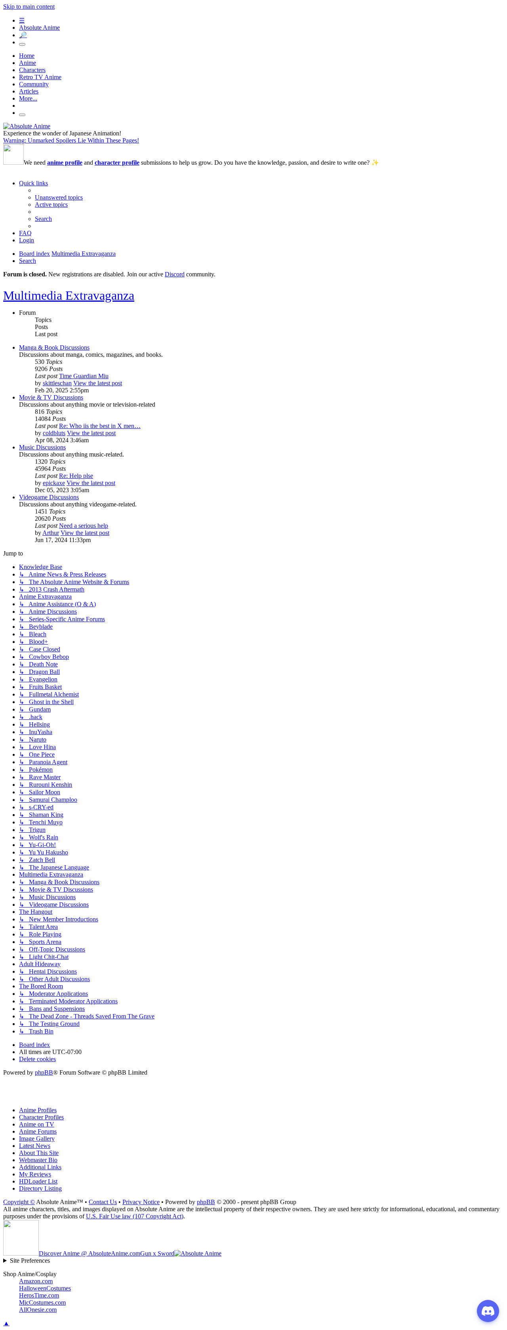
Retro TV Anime (40, 77)
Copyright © (19, 1202)
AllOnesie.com (38, 1309)
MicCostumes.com (42, 1302)
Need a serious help (83, 525)
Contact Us (103, 1202)
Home (26, 55)
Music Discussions (42, 447)
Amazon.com (36, 1281)
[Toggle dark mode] (22, 44)
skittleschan (57, 383)
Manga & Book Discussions (54, 347)
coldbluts (54, 433)
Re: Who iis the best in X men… (100, 425)
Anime (27, 62)
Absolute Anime (39, 27)
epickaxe (54, 482)
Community (34, 84)
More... (28, 98)
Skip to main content (29, 6)
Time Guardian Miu (84, 376)
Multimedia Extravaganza (68, 295)
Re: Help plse (76, 475)
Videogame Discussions (49, 497)
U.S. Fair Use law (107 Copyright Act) (134, 1216)
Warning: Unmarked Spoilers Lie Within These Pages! (71, 140)
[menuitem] (59, 197)
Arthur (50, 532)
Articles (28, 91)
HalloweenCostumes (45, 1288)
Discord (175, 274)
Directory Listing (40, 1188)
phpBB (44, 1072)
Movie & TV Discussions (51, 397)
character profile (117, 162)
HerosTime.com (39, 1295)
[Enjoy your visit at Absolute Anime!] (26, 126)
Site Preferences (30, 1260)
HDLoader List (38, 1181)
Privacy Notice (141, 1202)
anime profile (64, 162)
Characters (32, 70)
